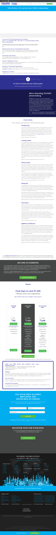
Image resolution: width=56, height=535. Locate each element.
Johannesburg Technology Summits (50, 500)
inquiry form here (41, 134)
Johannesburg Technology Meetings (50, 496)
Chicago (5, 468)
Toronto (25, 465)
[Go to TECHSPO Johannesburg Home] (9, 3)
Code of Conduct (28, 529)
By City (29, 458)
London (25, 470)
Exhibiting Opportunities (16, 500)
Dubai (36, 470)
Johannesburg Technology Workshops (50, 501)
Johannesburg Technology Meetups (50, 498)
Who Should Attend (5, 499)
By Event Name (24, 458)
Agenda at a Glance (5, 496)
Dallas (5, 469)
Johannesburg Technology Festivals (50, 495)
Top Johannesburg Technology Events (39, 499)
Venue (3, 498)
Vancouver (26, 466)
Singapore (47, 466)
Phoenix (15, 469)
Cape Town (37, 464)
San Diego (16, 471)
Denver (5, 471)
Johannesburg (37, 466)
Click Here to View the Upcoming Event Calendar (28, 460)
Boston (5, 466)
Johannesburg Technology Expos (39, 501)
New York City (16, 466)
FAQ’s (3, 501)
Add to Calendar (12, 1)
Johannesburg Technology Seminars (50, 499)
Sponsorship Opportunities (16, 499)
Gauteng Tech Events (27, 515)
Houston (5, 472)
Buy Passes (14, 495)
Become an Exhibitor (28, 277)
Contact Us (14, 501)
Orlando (15, 468)
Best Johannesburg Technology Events (39, 498)
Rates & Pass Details (15, 496)
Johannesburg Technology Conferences (39, 500)
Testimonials (14, 498)
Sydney (46, 470)
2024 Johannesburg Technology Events (39, 496)
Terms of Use (34, 529)
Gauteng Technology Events (36, 515)
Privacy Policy (22, 529)
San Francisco (16, 472)
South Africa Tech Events (46, 515)
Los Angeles (16, 465)
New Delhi (47, 465)
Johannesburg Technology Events (39, 495)
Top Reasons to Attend (6, 500)
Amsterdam (26, 473)
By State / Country (35, 458)
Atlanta (5, 465)
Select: (18, 458)
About (3, 495)
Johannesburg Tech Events (7, 515)
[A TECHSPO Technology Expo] (27, 502)
